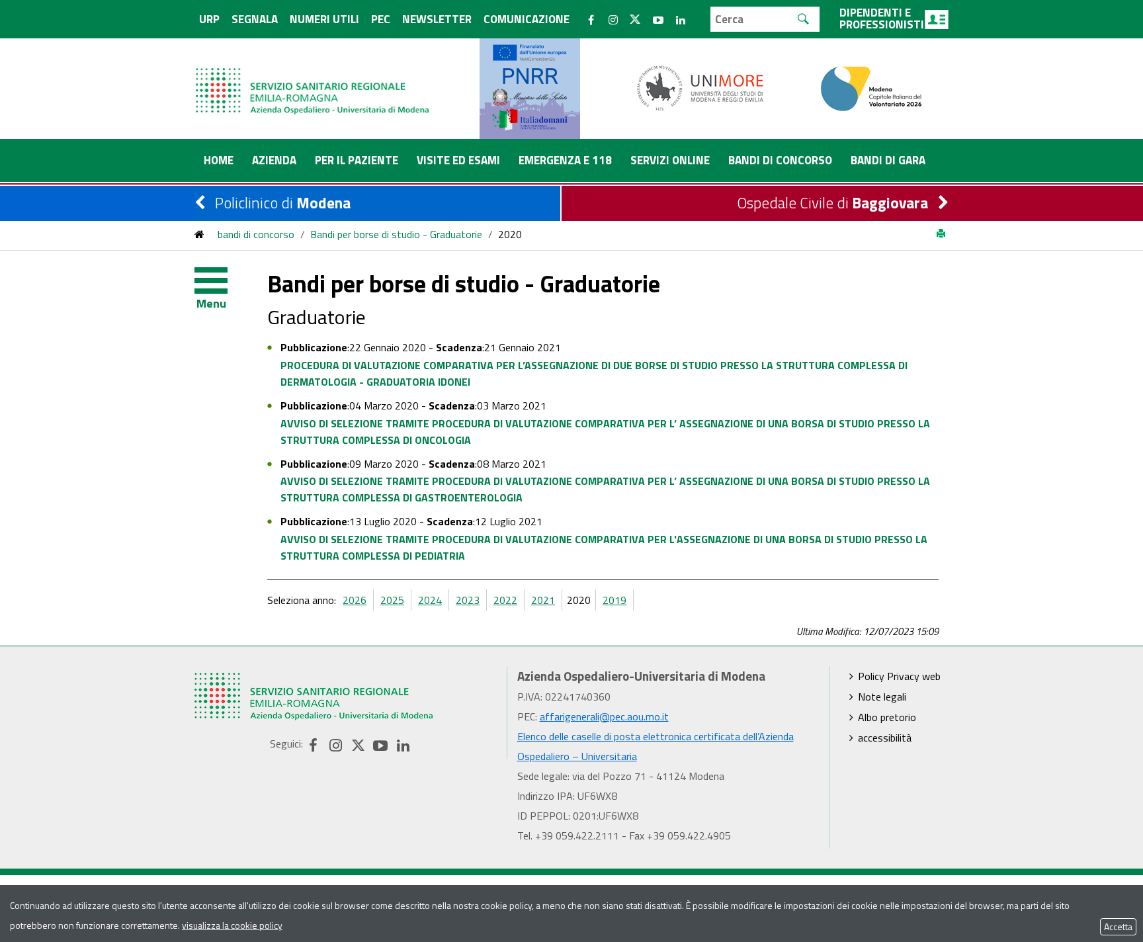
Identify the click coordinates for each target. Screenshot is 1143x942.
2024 (430, 600)
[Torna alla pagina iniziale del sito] (199, 234)
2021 (543, 600)
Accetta (1118, 926)
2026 (354, 600)
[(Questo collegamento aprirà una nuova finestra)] (700, 87)
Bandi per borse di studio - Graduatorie (396, 234)
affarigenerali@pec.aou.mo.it (604, 716)
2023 (468, 600)
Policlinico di (283, 202)
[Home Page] (313, 77)
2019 (614, 600)
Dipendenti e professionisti (881, 18)
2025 (392, 600)
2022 (505, 600)
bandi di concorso (256, 234)
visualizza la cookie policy (232, 925)
